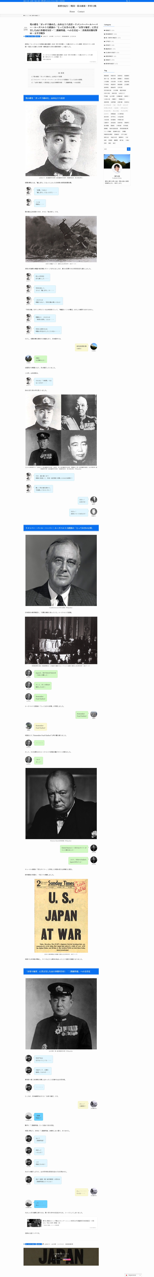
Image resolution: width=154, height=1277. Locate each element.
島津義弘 (106, 87)
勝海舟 (112, 125)
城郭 (105, 140)
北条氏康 (113, 81)
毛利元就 (120, 87)
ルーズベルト (58, 36)
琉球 (105, 143)
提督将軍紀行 (111, 56)
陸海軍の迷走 (116, 131)
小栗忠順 (118, 125)
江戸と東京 (124, 134)
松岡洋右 (126, 102)
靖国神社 (121, 137)
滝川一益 (106, 78)
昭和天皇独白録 (114, 128)
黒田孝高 (126, 81)
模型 (110, 143)
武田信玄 (126, 78)
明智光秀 (113, 75)
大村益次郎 (120, 117)
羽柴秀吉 (120, 75)
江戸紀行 (110, 41)
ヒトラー (106, 114)
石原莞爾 (113, 102)
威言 (114, 143)
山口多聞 (51, 36)
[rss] (127, 1)
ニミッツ (125, 105)
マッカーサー (107, 111)
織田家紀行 (110, 49)
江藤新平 (106, 122)
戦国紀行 (110, 30)
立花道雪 (126, 84)
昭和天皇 (114, 93)
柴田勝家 (126, 75)
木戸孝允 (113, 117)
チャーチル (116, 111)
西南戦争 (116, 134)
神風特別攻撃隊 (108, 134)
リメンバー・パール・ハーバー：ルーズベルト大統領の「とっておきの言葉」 (58, 80)
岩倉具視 (120, 122)
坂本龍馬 (113, 120)
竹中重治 (106, 84)
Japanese (132, 1275)
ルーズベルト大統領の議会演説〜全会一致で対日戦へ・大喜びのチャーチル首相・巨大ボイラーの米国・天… (68, 56)
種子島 (121, 140)
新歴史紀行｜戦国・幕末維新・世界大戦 (77, 6)
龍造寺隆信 (123, 90)
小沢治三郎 (107, 99)
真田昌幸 (113, 84)
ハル (114, 105)
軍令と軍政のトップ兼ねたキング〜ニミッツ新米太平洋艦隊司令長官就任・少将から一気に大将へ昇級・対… (68, 1222)
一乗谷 (127, 140)
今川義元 (120, 81)
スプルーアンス (108, 108)
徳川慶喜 (106, 125)
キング (119, 105)
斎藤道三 (120, 78)
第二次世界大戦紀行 (30, 36)
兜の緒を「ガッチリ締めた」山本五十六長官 (48, 77)
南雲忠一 (126, 96)
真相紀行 (38, 36)
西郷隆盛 (113, 114)
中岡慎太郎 (120, 120)
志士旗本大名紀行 (112, 52)
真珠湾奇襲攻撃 (65, 36)
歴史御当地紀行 (112, 63)
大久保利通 (120, 114)
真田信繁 (120, 84)
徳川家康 (113, 78)
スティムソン (124, 108)
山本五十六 (45, 36)
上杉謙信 (106, 81)
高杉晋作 (106, 117)
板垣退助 (113, 122)
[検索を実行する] (128, 149)
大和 (127, 137)
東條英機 (106, 102)
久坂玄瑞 (106, 120)
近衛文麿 (120, 102)
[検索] (129, 1)
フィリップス (124, 111)
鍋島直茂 (113, 87)
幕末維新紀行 (111, 34)
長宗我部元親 (107, 90)
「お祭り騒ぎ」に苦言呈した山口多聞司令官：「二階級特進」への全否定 (57, 82)
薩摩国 (116, 140)
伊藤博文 (126, 122)
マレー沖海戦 (107, 131)
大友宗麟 (115, 90)
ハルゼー (116, 108)
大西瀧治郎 (119, 96)
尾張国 (110, 140)
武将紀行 (110, 45)
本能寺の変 (114, 137)
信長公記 (106, 137)
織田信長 (106, 75)
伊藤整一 (114, 99)
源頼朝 (106, 128)
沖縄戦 (124, 131)
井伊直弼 (125, 125)
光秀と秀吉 (107, 93)
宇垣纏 (106, 96)
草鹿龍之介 (122, 99)
